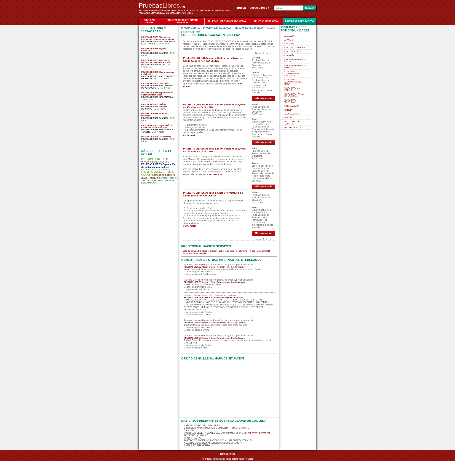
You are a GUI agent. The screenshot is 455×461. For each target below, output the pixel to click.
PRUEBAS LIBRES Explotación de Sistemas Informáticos (157, 94)
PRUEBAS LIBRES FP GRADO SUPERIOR (182, 21)
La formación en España (194, 253)
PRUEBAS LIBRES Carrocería (154, 83)
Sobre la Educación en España (233, 251)
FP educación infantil (259, 251)
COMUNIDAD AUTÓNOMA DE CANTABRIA (291, 73)
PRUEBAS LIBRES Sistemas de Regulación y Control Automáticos (157, 38)
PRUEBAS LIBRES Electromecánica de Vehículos (157, 73)
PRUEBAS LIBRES (149, 21)
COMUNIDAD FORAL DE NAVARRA (294, 95)
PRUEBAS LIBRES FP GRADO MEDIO (227, 21)
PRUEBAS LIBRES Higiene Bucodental (153, 49)
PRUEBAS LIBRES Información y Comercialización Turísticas (156, 126)
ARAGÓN (288, 40)
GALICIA (288, 110)
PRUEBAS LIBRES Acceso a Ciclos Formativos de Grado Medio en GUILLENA (213, 194)
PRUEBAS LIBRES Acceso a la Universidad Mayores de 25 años (156, 61)
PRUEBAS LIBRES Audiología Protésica (155, 115)
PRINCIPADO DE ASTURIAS (291, 123)
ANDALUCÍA (289, 36)
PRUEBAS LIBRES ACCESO (299, 21)
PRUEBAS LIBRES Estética (153, 104)
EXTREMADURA (291, 106)
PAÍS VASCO (290, 118)
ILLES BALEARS (291, 114)
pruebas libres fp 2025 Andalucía (158, 176)
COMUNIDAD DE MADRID (292, 89)
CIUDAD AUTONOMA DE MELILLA (295, 66)
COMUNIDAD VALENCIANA (290, 101)
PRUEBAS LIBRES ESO (266, 21)
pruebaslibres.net (213, 459)
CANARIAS (289, 44)
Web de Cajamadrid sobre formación (200, 251)
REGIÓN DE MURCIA (294, 128)
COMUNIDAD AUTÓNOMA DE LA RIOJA (293, 82)
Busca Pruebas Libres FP (255, 7)
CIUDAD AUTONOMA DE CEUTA (295, 60)
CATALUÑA (289, 55)
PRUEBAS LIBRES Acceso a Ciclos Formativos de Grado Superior (214, 267)
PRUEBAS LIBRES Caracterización (155, 169)
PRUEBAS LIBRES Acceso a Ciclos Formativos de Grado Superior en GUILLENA (213, 59)
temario (187, 86)
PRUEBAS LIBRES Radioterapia (156, 137)
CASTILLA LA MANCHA (294, 48)
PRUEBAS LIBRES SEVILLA (217, 28)
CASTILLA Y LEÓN (292, 51)
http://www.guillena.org (259, 433)
